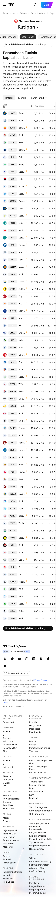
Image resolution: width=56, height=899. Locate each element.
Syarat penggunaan (39, 823)
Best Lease (22, 479)
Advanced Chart (37, 868)
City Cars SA (22, 296)
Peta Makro (8, 805)
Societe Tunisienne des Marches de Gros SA (22, 376)
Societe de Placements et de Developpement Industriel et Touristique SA (22, 274)
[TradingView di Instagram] (26, 659)
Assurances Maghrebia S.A (22, 267)
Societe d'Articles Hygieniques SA (22, 171)
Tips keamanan (36, 842)
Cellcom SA (22, 611)
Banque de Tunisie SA (22, 150)
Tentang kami (36, 781)
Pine (5, 751)
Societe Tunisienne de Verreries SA (22, 201)
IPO (5, 786)
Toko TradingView (38, 807)
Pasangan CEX (10, 744)
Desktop (7, 821)
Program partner (37, 889)
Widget (32, 858)
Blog (31, 788)
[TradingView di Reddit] (5, 666)
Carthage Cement (22, 237)
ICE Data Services (40, 680)
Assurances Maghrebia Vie (22, 303)
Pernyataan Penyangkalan (36, 827)
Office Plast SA (22, 574)
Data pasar (34, 728)
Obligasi (7, 738)
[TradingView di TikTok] (48, 659)
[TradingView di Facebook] (12, 659)
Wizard (6, 875)
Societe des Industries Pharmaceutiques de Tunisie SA (22, 603)
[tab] (28, 36)
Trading (6, 856)
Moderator (8, 847)
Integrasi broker (37, 886)
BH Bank (22, 230)
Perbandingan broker (39, 748)
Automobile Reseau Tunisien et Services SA (22, 289)
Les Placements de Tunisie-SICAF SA (22, 530)
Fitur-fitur (33, 722)
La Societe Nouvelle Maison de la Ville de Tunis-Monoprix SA (22, 355)
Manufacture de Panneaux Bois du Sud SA (22, 398)
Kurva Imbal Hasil (11, 798)
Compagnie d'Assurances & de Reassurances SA (22, 259)
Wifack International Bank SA (22, 384)
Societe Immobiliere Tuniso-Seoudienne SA (22, 501)
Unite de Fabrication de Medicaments (22, 333)
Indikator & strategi (12, 872)
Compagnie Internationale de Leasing (22, 362)
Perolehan (8, 779)
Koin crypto (8, 741)
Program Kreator (11, 840)
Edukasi (7, 859)
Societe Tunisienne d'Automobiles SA (22, 413)
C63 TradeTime (36, 814)
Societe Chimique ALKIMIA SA (22, 516)
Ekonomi (7, 776)
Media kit (33, 798)
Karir (31, 795)
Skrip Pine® (8, 808)
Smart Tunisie (22, 347)
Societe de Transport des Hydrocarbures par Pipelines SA (22, 435)
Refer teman (9, 837)
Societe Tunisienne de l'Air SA (22, 552)
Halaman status (36, 849)
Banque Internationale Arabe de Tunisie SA (22, 113)
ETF (5, 734)
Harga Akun (35, 725)
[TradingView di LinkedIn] (34, 659)
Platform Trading (37, 871)
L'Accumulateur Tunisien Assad (22, 494)
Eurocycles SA (22, 450)
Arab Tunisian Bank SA (22, 318)
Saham (6, 731)
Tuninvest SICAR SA (22, 523)
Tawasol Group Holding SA (22, 472)
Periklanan (34, 883)
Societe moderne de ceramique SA (22, 581)
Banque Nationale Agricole (22, 164)
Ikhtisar (32, 741)
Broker (32, 744)
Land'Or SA (22, 406)
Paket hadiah (35, 732)
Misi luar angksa (37, 785)
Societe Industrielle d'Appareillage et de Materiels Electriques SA (22, 508)
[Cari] (35, 5)
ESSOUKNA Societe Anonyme (22, 589)
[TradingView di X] (5, 659)
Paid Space (8, 881)
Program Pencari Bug (39, 845)
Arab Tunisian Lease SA (22, 252)
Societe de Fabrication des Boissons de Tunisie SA (22, 135)
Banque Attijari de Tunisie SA (22, 128)
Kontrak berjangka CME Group (40, 761)
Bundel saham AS (37, 772)
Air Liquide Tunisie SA (22, 325)
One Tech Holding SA (22, 208)
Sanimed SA (22, 618)
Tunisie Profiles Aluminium (22, 245)
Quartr (5, 702)
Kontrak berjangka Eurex (38, 767)
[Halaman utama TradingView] (11, 5)
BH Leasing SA (22, 567)
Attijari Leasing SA (22, 464)
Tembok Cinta (10, 833)
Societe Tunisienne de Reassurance (22, 369)
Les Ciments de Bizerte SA (22, 559)
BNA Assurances (22, 311)
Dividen (6, 783)
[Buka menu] (4, 5)
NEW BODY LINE (22, 596)
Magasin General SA (22, 420)
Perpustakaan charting (40, 861)
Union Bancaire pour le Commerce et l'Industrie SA (22, 223)
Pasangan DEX (10, 748)
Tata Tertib (8, 843)
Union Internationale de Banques (22, 179)
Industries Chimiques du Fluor (22, 340)
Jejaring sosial (10, 830)
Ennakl (22, 186)
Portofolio (7, 795)
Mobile (6, 818)
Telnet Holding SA (22, 428)
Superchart (8, 722)
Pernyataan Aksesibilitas (41, 839)
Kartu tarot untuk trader (40, 810)
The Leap (34, 751)
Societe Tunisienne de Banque (22, 193)
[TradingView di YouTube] (19, 659)
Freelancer (8, 878)
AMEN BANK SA (22, 142)
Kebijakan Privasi (37, 832)
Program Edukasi (37, 893)
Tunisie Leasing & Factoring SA (22, 281)
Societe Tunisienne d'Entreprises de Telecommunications (22, 457)
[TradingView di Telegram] (41, 659)
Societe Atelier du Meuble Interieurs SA (22, 538)
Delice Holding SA (22, 157)
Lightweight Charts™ (39, 864)
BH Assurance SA (22, 391)
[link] (28, 44)
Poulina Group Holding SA (22, 120)
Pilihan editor (9, 862)
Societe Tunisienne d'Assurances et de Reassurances (22, 215)
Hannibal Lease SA (22, 442)
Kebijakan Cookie (37, 835)
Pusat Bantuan (36, 791)
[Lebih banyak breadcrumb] (14, 13)
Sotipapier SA (22, 486)
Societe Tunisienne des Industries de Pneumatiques (22, 545)
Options (7, 802)
